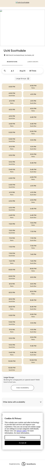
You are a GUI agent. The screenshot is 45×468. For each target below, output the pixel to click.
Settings (22, 437)
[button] (22, 71)
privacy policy (22, 431)
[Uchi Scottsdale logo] (22, 3)
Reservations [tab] (12, 61)
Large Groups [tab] (32, 61)
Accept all (22, 443)
